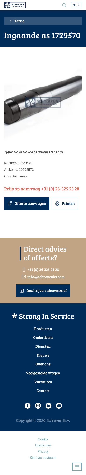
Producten (43, 328)
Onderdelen (43, 337)
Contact (43, 390)
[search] (64, 5)
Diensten (43, 346)
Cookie (43, 439)
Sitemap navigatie (43, 457)
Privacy (43, 451)
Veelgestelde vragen (43, 372)
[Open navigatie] (77, 467)
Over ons (43, 363)
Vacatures (43, 381)
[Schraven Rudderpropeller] (15, 5)
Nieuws (43, 355)
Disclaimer (43, 445)
